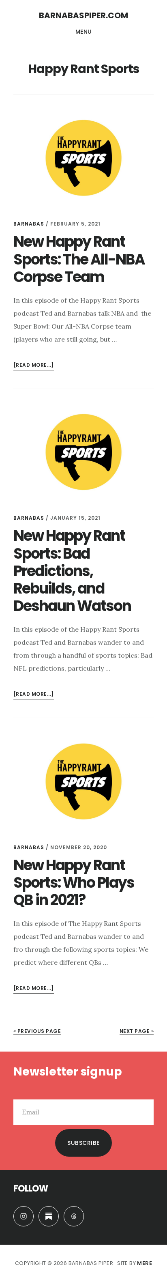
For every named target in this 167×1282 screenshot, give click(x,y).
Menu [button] (83, 32)
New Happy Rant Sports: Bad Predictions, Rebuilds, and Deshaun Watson (72, 570)
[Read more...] (33, 365)
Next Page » (137, 1031)
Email (21, 1093)
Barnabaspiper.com (83, 15)
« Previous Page (37, 1031)
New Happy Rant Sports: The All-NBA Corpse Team (79, 259)
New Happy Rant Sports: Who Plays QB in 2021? (73, 882)
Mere (144, 1263)
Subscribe (83, 1143)
